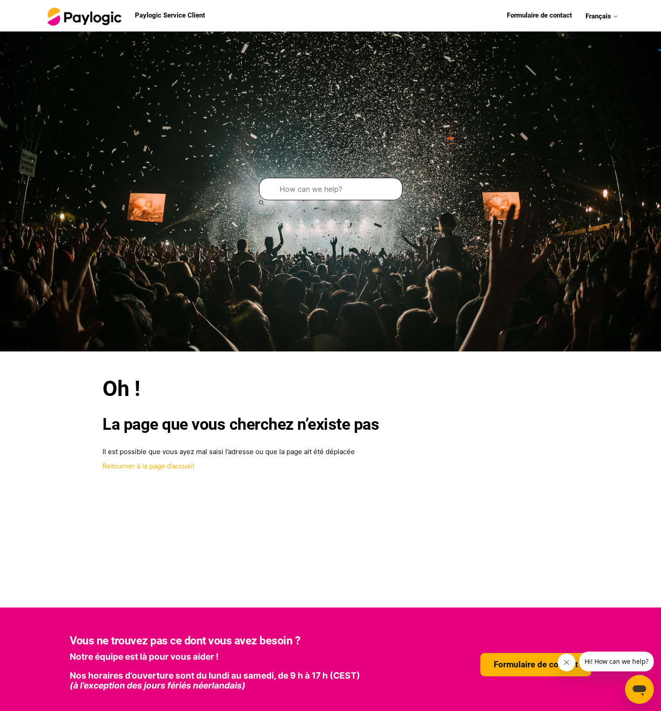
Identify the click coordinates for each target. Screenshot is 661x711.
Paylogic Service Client (170, 15)
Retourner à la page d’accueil (148, 466)
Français (599, 16)
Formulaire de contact (539, 15)
